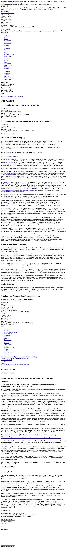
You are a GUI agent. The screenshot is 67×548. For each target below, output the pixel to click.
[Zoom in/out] (5, 523)
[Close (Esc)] (1, 523)
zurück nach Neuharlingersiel (21, 364)
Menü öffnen (4, 32)
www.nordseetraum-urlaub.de (25, 190)
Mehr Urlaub (7, 56)
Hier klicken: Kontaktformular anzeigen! (12, 96)
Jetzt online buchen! (6, 360)
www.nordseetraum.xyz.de (8, 191)
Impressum (11, 13)
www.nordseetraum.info (7, 190)
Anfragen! (3, 361)
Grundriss (7, 50)
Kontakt (6, 45)
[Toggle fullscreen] (3, 523)
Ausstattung (7, 40)
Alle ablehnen (4, 11)
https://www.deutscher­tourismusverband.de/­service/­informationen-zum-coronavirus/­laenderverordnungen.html (31, 438)
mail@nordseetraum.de (10, 309)
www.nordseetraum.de (12, 134)
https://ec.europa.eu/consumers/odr (10, 142)
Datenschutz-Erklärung (10, 332)
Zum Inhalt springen (6, 14)
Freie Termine (8, 42)
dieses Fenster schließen (7, 373)
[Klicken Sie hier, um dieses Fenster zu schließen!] (1, 366)
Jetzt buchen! (7, 43)
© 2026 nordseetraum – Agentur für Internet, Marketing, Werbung (19, 357)
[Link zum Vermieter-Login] (6, 521)
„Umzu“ (6, 51)
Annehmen (4, 6)
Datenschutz (4, 13)
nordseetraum (4, 160)
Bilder (6, 37)
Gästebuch (7, 48)
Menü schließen (5, 82)
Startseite (6, 35)
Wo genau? (7, 53)
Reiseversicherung (9, 54)
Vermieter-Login (8, 352)
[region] (33, 14)
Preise (6, 39)
